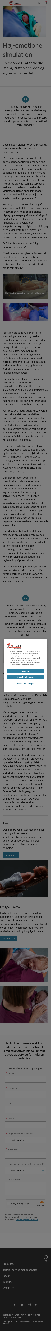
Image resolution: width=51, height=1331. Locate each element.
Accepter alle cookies (25, 677)
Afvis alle (25, 671)
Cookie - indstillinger (25, 683)
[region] (25, 665)
